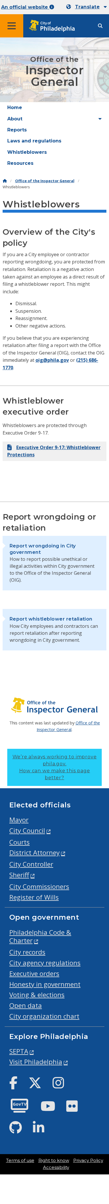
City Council (27, 830)
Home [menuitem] (14, 107)
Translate (87, 7)
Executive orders (34, 973)
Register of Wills (34, 897)
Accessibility (56, 1167)
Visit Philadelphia (35, 1061)
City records (27, 952)
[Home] (5, 180)
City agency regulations (45, 962)
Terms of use (20, 1160)
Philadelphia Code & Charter (40, 936)
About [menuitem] (14, 119)
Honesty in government (45, 984)
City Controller (31, 864)
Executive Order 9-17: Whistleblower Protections (54, 451)
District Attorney (34, 852)
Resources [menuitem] (20, 163)
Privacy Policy (88, 1160)
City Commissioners (39, 886)
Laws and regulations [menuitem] (34, 141)
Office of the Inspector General (44, 180)
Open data (25, 1005)
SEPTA (18, 1051)
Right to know (53, 1160)
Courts (19, 842)
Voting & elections (37, 994)
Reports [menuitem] (17, 130)
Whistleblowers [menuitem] (27, 152)
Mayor (18, 819)
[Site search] (100, 26)
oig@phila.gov (52, 360)
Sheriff (19, 874)
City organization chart (44, 1016)
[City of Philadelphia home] (53, 26)
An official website (25, 7)
